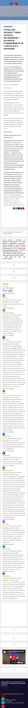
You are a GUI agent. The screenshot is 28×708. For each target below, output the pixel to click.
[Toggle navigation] (13, 18)
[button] (25, 18)
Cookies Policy (4, 688)
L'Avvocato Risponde (8, 26)
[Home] (2, 18)
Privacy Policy (4, 686)
